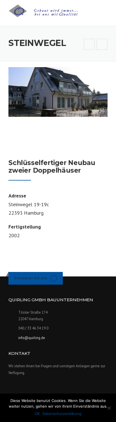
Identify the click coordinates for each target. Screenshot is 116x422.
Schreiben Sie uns (30, 278)
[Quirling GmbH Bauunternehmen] (48, 10)
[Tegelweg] (102, 44)
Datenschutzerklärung (62, 413)
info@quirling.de (31, 337)
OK (37, 413)
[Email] (53, 278)
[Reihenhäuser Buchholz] (89, 44)
